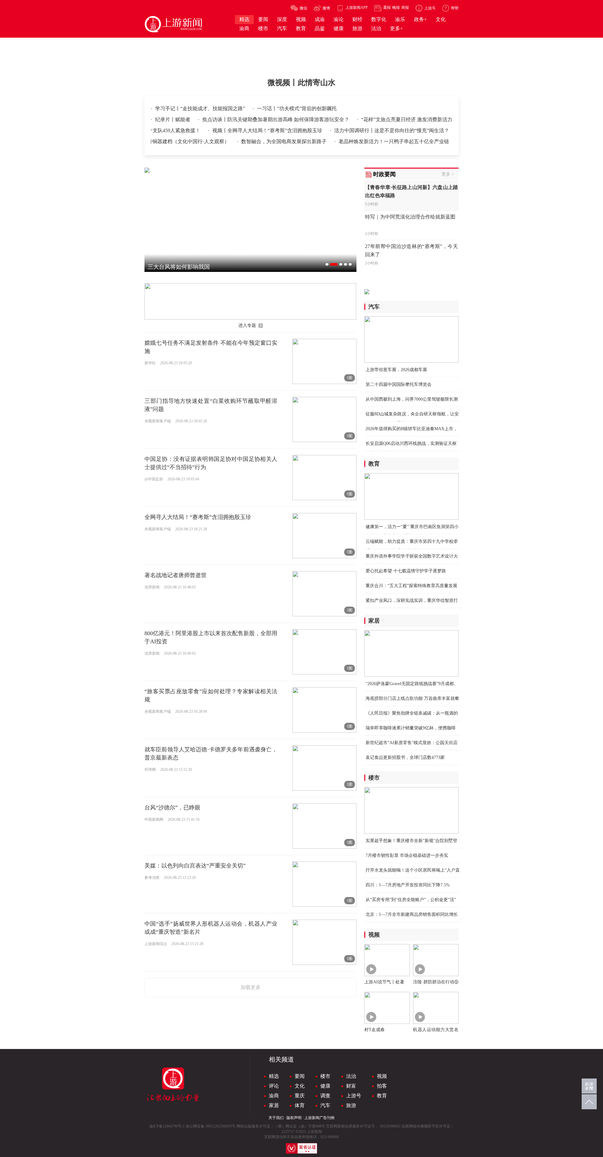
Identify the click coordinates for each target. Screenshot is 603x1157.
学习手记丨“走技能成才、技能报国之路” (200, 108)
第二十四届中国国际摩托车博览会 (399, 384)
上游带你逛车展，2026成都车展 (396, 369)
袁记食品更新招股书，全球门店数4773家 (405, 757)
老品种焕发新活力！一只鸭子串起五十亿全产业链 (394, 141)
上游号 (353, 1095)
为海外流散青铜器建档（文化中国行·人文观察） (176, 141)
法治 (351, 1076)
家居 (274, 1105)
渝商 (274, 1095)
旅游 (351, 1105)
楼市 (325, 1076)
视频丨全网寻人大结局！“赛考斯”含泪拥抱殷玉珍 (267, 130)
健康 (325, 1086)
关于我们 (276, 1118)
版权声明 (294, 1118)
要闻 (300, 1076)
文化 (300, 1086)
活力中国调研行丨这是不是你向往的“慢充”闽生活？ (391, 130)
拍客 (382, 1086)
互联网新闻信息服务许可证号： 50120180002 (363, 1126)
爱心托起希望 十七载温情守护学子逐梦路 (406, 571)
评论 (274, 1086)
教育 (382, 1095)
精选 (274, 1076)
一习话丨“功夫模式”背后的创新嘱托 (297, 108)
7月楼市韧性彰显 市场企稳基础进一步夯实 (407, 855)
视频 (382, 1076)
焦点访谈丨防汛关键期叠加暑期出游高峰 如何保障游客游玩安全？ (276, 119)
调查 (325, 1095)
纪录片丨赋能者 (173, 119)
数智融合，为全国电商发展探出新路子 (284, 141)
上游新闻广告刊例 (319, 1118)
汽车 (325, 1105)
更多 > (448, 174)
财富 (351, 1086)
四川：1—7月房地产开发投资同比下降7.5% (408, 885)
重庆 (300, 1095)
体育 (300, 1105)
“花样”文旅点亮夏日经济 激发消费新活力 (406, 119)
